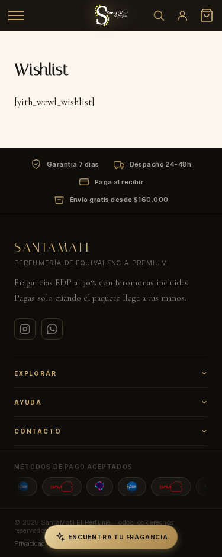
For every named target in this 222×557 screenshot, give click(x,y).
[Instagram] (25, 329)
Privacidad (29, 543)
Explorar (35, 373)
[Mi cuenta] (182, 15)
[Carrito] (207, 15)
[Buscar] (158, 15)
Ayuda (28, 402)
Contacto (37, 431)
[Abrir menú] (16, 15)
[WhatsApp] (52, 329)
